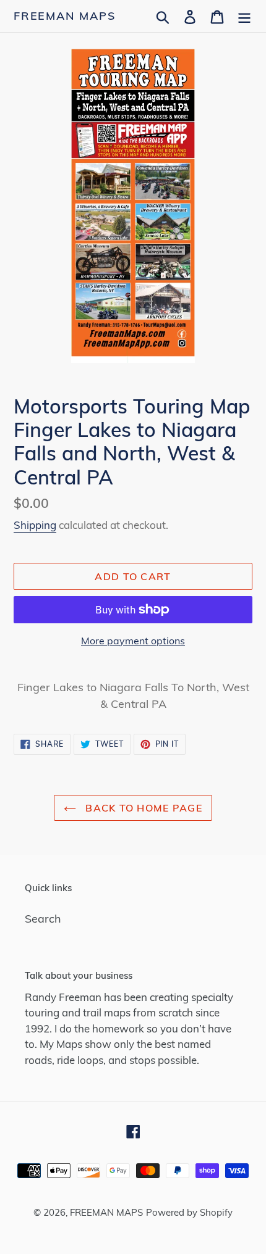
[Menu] (244, 15)
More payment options (133, 640)
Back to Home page (142, 808)
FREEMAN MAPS (65, 16)
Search (43, 918)
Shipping (35, 524)
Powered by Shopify (189, 1212)
